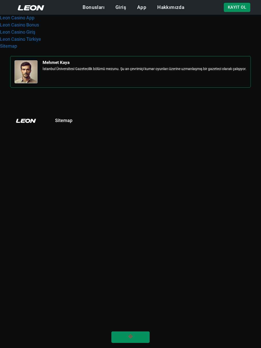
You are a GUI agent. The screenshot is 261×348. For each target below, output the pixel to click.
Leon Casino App (17, 17)
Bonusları (94, 7)
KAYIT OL (237, 7)
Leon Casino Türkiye (20, 39)
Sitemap (8, 46)
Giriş (120, 7)
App (141, 7)
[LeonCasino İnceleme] (31, 7)
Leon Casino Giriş (17, 32)
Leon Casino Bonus (19, 25)
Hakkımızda (170, 7)
